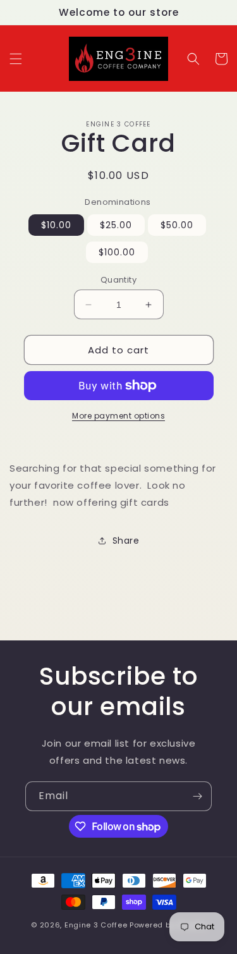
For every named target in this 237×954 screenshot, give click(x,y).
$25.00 (116, 225)
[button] (16, 59)
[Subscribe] (197, 796)
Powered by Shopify (168, 925)
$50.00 (177, 225)
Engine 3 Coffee (96, 925)
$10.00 (56, 225)
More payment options (118, 415)
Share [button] (126, 540)
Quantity (118, 280)
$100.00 (117, 252)
